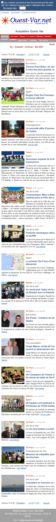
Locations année (29, 13)
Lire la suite (33, 145)
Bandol (48, 36)
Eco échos (44, 41)
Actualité (19, 47)
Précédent (20, 54)
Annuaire (4, 39)
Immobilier (16, 13)
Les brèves (33, 43)
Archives (4, 46)
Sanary (23, 36)
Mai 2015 (39, 47)
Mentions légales (20, 510)
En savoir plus (10, 8)
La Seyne (31, 36)
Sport (12, 43)
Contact (13, 39)
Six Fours (14, 36)
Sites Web (39, 510)
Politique (33, 41)
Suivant (46, 54)
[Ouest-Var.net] (26, 20)
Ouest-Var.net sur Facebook (31, 520)
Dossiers (44, 43)
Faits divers (21, 43)
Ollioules (39, 36)
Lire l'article (40, 247)
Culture (4, 43)
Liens (31, 510)
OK (22, 8)
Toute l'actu (22, 41)
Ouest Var (5, 36)
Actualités (5, 13)
